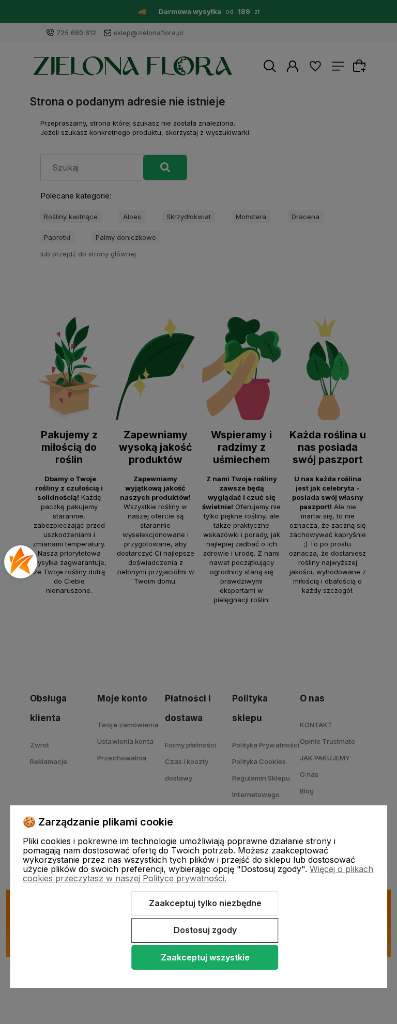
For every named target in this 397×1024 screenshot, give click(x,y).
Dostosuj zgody (205, 930)
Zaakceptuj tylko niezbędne (205, 903)
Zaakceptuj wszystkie (205, 957)
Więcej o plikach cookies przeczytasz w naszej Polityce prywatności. (198, 873)
